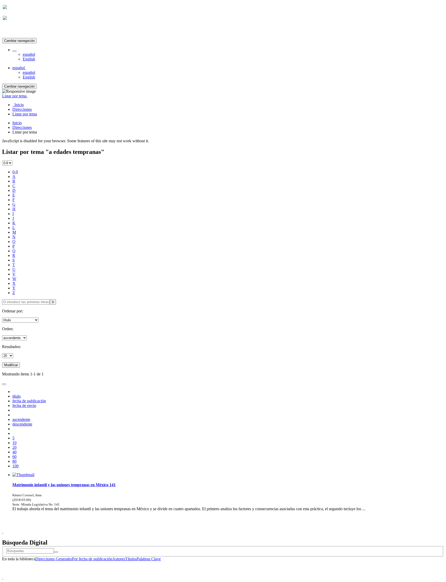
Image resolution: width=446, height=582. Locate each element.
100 (15, 466)
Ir (53, 302)
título (16, 396)
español (29, 54)
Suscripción (12, 30)
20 (14, 447)
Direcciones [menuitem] (22, 109)
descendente (22, 424)
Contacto (211, 527)
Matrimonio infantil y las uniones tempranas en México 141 (64, 485)
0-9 (15, 172)
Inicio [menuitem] (18, 105)
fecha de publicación (29, 401)
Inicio (17, 123)
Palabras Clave (149, 559)
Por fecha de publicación (92, 559)
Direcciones (22, 127)
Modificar (11, 365)
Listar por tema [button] (15, 96)
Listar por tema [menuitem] (24, 114)
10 (14, 443)
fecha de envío (24, 405)
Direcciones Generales (53, 559)
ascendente (21, 419)
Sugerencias (232, 527)
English (29, 59)
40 (14, 452)
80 (14, 461)
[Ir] (56, 552)
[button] (14, 51)
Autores (118, 559)
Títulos (131, 559)
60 (14, 456)
